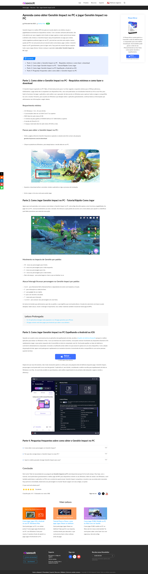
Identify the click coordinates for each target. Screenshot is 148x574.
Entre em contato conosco (73, 572)
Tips (38, 7)
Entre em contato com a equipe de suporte (54, 562)
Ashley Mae (41, 23)
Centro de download (31, 557)
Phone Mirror (132, 18)
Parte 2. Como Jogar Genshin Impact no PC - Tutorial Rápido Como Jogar (51, 65)
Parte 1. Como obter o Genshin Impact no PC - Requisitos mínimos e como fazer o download (58, 63)
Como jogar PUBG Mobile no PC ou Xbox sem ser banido (95, 522)
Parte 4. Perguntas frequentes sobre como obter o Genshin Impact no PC (52, 71)
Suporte (101, 3)
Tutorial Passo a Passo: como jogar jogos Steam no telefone (63, 522)
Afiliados (63, 572)
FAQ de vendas (52, 559)
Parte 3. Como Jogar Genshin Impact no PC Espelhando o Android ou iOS (51, 68)
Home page (26, 7)
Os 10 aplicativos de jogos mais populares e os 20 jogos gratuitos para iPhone (50, 320)
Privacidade (46, 572)
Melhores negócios (115, 3)
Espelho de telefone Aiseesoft (86, 338)
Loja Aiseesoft (31, 561)
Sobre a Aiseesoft (37, 572)
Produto (86, 3)
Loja (80, 3)
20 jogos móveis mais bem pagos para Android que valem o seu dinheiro (48, 322)
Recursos (93, 3)
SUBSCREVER (98, 555)
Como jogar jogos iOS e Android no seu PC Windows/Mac (33, 522)
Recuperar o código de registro (54, 556)
